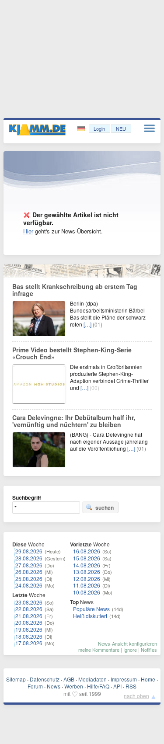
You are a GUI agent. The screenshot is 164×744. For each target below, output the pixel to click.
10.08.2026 (86, 592)
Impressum (124, 679)
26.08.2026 (28, 571)
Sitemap (16, 679)
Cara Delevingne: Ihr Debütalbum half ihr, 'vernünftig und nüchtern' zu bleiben (73, 421)
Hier (28, 231)
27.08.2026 (28, 565)
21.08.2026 (28, 615)
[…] (87, 324)
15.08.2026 (86, 558)
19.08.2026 (28, 629)
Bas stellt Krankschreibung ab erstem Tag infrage (74, 290)
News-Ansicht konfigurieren (127, 643)
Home (148, 679)
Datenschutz (44, 679)
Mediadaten (92, 679)
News (53, 686)
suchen (104, 507)
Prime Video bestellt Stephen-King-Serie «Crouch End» (72, 353)
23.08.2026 (28, 602)
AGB (68, 679)
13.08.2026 (86, 571)
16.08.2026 (86, 551)
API (117, 686)
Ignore (130, 649)
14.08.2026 (86, 565)
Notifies (149, 649)
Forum (35, 686)
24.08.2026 (28, 585)
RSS (131, 686)
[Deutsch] (82, 129)
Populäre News (91, 608)
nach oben (136, 695)
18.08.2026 (28, 636)
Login (99, 128)
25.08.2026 (28, 578)
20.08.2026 (28, 622)
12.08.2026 (86, 578)
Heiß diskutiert (90, 615)
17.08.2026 (28, 643)
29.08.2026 (28, 551)
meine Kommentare (98, 649)
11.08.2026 (86, 585)
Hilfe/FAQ (98, 686)
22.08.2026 (28, 608)
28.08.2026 (28, 558)
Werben (73, 686)
